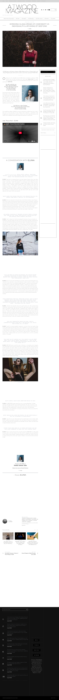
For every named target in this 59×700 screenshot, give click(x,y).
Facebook (16, 465)
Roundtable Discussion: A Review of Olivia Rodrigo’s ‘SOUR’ (11, 553)
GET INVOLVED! (36, 655)
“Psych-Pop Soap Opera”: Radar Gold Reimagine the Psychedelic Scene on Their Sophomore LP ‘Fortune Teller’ (49, 111)
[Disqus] (20, 569)
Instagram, (21, 465)
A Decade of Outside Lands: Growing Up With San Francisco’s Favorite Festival (49, 124)
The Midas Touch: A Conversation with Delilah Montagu (8, 542)
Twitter (25, 465)
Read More (23, 525)
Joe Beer (30, 28)
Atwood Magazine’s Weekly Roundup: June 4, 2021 (29, 553)
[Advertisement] (20, 151)
